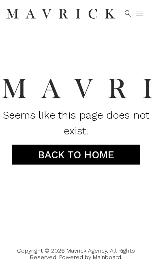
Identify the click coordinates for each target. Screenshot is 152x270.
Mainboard (107, 257)
